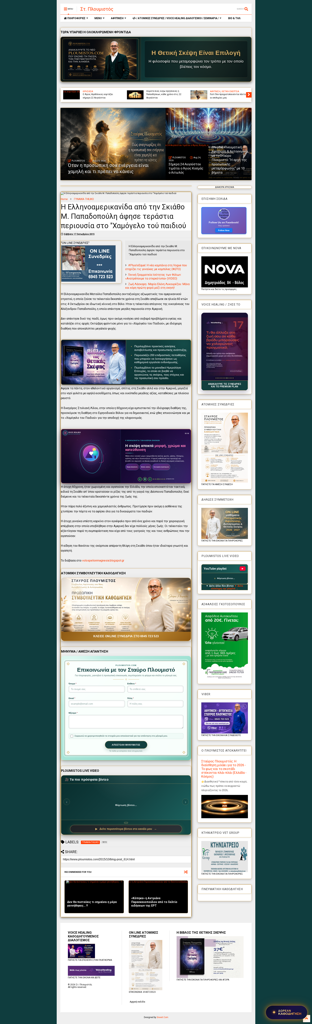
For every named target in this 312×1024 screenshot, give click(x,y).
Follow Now (223, 230)
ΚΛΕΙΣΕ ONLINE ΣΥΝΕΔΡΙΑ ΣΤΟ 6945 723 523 (126, 636)
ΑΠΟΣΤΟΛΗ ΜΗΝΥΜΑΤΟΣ (126, 745)
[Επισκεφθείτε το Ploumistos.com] (101, 59)
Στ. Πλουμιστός (97, 9)
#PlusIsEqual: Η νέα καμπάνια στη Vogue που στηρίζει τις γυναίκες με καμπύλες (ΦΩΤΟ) (156, 267)
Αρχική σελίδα (137, 1002)
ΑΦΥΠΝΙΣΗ (117, 18)
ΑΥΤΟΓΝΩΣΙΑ (216, 91)
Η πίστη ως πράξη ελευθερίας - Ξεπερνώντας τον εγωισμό (226, 96)
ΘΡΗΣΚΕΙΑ (88, 91)
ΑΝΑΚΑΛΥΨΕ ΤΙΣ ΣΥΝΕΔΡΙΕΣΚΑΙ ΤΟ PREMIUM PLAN (224, 385)
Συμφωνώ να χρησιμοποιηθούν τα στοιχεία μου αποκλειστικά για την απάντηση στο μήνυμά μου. (121, 736)
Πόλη (130, 698)
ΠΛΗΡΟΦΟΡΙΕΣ (76, 18)
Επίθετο (131, 684)
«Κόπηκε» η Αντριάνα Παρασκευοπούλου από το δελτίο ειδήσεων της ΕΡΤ (154, 901)
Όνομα (72, 684)
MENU (98, 18)
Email (72, 698)
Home (64, 199)
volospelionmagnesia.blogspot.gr (103, 560)
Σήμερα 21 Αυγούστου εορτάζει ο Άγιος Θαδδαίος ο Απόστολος (100, 96)
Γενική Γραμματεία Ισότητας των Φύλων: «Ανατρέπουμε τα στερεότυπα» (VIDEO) (153, 276)
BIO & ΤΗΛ (234, 18)
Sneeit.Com (162, 1017)
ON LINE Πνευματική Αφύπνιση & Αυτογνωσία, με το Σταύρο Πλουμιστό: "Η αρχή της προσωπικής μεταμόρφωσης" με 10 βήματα (230, 159)
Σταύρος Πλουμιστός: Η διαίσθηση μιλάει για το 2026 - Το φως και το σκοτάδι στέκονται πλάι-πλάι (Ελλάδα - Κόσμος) (223, 768)
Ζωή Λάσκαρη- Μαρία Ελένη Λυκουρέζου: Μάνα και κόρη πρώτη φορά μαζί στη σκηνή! (157, 286)
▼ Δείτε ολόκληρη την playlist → (227, 587)
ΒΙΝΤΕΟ (239, 91)
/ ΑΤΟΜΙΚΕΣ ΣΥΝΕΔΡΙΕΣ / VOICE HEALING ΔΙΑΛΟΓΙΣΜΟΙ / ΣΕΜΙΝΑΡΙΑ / (177, 18)
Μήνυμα (73, 713)
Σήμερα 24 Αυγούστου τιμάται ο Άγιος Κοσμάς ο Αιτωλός (186, 168)
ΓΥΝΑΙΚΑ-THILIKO (84, 199)
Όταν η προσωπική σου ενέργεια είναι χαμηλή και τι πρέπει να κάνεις (162, 94)
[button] (224, 346)
